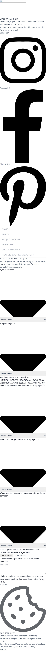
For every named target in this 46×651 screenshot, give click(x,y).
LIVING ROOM (38, 380)
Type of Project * (7, 270)
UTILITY (14, 380)
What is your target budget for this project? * (19, 439)
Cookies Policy (28, 646)
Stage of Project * (7, 323)
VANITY (36, 383)
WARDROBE (18, 383)
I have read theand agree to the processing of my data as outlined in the (22, 579)
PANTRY (5, 380)
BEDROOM (6, 383)
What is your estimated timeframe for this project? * (22, 385)
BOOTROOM (25, 380)
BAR (43, 383)
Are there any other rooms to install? (15, 377)
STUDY (28, 383)
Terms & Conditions (24, 576)
